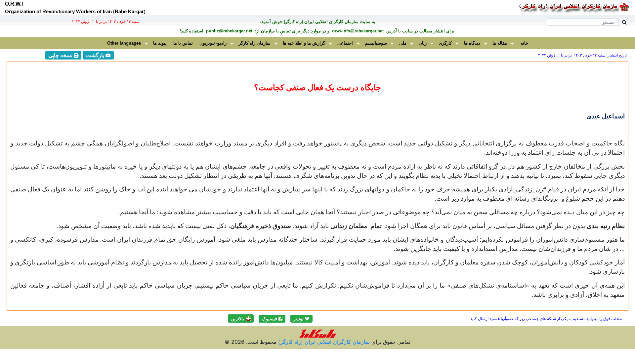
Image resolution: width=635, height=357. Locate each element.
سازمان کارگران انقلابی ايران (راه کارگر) (323, 341)
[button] (301, 319)
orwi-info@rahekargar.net (357, 30)
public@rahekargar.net (228, 30)
